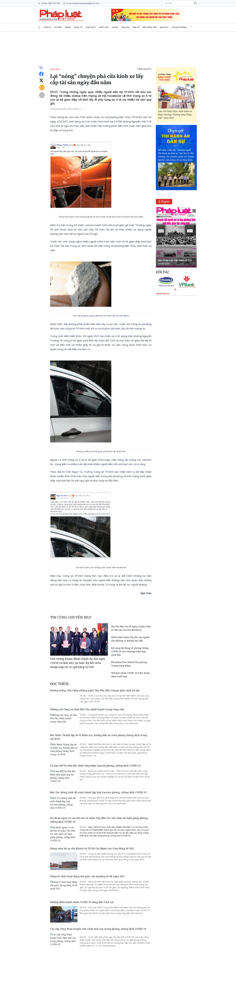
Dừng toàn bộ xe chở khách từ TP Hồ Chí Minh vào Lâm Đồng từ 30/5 (92, 848)
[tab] (175, 289)
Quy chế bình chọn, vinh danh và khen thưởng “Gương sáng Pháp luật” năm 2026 (175, 114)
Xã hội (115, 27)
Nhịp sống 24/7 (144, 69)
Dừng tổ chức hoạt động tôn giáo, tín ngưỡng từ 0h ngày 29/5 (87, 876)
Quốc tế (78, 27)
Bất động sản (150, 27)
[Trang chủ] (39, 27)
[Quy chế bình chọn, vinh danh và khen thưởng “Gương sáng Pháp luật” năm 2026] (176, 96)
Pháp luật (104, 27)
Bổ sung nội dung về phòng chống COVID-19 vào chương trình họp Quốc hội (129, 651)
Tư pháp (58, 27)
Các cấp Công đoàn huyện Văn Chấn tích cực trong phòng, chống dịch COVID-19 (98, 928)
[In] (42, 95)
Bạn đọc (164, 27)
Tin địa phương (179, 27)
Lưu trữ (54, 69)
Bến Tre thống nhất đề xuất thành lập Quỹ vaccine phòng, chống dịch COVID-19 (98, 792)
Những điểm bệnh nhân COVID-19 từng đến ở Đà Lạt (82, 902)
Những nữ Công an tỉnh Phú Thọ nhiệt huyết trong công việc (87, 709)
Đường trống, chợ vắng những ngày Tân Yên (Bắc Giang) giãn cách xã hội (95, 690)
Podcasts (91, 27)
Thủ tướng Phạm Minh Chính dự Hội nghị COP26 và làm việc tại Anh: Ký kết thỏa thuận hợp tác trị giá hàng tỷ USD (77, 663)
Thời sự (47, 27)
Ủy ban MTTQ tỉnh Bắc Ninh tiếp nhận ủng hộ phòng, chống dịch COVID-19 (95, 765)
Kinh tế (136, 27)
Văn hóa (125, 27)
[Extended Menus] (191, 27)
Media (68, 27)
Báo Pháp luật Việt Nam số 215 (175, 260)
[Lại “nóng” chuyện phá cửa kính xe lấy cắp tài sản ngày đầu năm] (61, 15)
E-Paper (164, 201)
